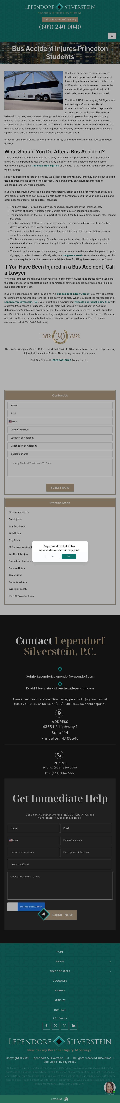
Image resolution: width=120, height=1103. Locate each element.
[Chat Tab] (60, 551)
